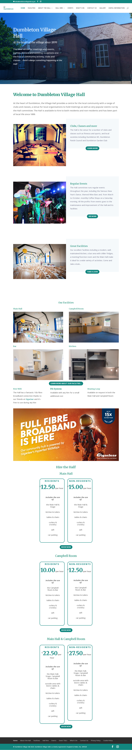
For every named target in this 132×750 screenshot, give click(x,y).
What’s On (80, 8)
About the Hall (44, 8)
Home (23, 8)
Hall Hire (59, 8)
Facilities (31, 8)
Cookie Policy (108, 740)
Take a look (92, 272)
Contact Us (92, 8)
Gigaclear (30, 399)
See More (92, 216)
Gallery (102, 8)
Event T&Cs (63, 740)
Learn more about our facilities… (66, 383)
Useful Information (116, 8)
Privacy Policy (96, 740)
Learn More (92, 148)
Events (70, 8)
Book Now (66, 547)
